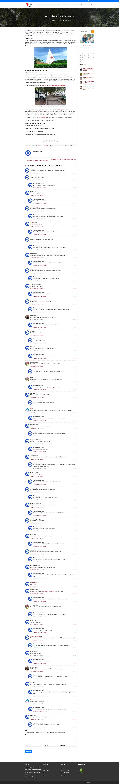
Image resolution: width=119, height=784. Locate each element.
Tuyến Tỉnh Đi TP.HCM (64, 772)
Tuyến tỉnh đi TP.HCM (59, 14)
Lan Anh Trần (33, 582)
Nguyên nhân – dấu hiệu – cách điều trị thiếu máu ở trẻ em (88, 88)
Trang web (62, 745)
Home (44, 768)
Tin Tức (80, 5)
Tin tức (44, 772)
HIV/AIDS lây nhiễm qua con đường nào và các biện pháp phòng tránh (88, 83)
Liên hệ (92, 5)
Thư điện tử (45, 745)
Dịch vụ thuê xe (46, 770)
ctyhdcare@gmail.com (54, 387)
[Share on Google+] (54, 141)
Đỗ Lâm (32, 408)
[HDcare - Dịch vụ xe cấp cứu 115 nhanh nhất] (29, 5)
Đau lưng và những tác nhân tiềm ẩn (88, 78)
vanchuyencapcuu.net (42, 117)
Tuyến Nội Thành (63, 768)
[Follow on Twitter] (90, 0)
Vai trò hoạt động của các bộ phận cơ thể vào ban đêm (88, 69)
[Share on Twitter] (47, 141)
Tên (26, 745)
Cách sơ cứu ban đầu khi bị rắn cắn (88, 74)
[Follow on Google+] (91, 0)
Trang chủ (65, 5)
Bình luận (27, 734)
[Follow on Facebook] (88, 0)
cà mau (52, 145)
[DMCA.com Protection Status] (81, 770)
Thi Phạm (32, 222)
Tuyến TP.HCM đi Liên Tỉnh (65, 770)
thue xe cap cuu (68, 145)
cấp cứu (55, 145)
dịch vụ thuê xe (73, 5)
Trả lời (74, 173)
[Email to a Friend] (49, 141)
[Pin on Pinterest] (52, 141)
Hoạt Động (86, 5)
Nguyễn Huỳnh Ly (34, 207)
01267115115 (48, 145)
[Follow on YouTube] (93, 0)
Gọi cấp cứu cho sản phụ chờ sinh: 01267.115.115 (38, 160)
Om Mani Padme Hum (35, 636)
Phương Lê (32, 699)
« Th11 (81, 61)
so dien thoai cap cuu (61, 145)
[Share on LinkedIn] (57, 141)
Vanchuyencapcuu (67, 20)
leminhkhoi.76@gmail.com (48, 591)
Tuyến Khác (62, 775)
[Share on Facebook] (44, 141)
